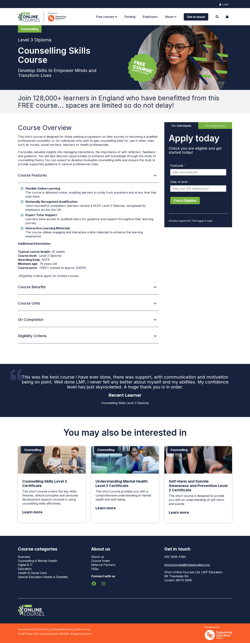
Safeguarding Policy (62, 629)
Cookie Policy (42, 629)
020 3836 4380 (175, 557)
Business (24, 557)
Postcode (178, 165)
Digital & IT (25, 565)
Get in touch (196, 17)
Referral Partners (103, 565)
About (169, 16)
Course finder (100, 561)
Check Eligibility (185, 200)
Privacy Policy (25, 629)
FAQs (94, 569)
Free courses (105, 16)
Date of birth (180, 182)
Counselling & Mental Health (37, 561)
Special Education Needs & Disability (43, 577)
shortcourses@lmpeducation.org (187, 565)
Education (25, 569)
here (200, 220)
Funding (130, 16)
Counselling (29, 29)
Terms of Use (82, 629)
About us (97, 557)
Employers (150, 16)
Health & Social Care (32, 573)
